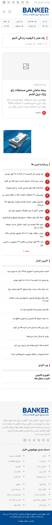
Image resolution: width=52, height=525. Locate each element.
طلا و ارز (17, 471)
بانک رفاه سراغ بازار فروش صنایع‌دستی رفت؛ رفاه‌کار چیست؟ (29, 299)
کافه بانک (42, 489)
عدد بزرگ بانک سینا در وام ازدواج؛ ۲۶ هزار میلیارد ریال (28, 289)
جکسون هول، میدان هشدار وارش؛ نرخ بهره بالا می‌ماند (23, 203)
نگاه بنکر (17, 505)
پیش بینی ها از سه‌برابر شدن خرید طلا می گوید (23, 181)
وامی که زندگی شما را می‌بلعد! (37, 336)
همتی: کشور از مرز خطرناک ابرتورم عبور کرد (26, 210)
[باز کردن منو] (4, 12)
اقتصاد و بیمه (15, 456)
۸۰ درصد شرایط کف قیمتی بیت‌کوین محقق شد (31, 318)
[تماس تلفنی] (27, 2)
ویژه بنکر (42, 505)
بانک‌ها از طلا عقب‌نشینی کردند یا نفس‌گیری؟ (24, 187)
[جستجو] (9, 11)
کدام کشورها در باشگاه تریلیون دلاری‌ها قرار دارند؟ (30, 354)
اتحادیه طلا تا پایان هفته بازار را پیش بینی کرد (31, 345)
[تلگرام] (13, 2)
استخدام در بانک (14, 494)
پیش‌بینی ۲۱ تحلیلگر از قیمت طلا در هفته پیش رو (23, 194)
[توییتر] (18, 2)
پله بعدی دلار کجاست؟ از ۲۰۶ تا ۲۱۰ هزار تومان (24, 174)
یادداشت (17, 476)
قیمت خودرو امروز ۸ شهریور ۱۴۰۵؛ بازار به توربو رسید (28, 271)
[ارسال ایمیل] (22, 2)
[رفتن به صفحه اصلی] (36, 11)
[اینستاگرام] (4, 2)
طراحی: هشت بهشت (26, 521)
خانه (44, 456)
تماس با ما (41, 466)
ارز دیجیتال (41, 476)
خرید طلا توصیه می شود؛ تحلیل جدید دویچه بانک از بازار (24, 226)
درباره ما (42, 461)
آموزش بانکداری (39, 499)
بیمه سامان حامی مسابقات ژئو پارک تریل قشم (28, 92)
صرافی (18, 484)
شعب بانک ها (15, 499)
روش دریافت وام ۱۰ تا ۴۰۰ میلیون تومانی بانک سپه (24, 235)
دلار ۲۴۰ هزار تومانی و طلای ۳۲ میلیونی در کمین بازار (23, 243)
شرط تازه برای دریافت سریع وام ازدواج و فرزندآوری (23, 217)
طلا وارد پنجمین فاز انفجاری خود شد (34, 309)
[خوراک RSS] (8, 2)
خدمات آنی (16, 489)
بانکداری (42, 484)
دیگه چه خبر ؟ (40, 494)
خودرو (18, 466)
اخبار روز (42, 471)
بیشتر (27, 251)
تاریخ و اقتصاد (15, 461)
